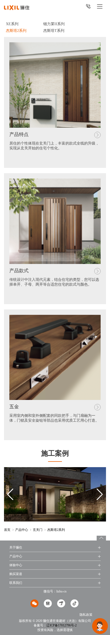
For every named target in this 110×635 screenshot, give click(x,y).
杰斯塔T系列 (53, 31)
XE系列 (12, 24)
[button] (99, 494)
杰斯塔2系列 (16, 31)
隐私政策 (86, 615)
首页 (7, 530)
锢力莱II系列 (54, 24)
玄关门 (37, 530)
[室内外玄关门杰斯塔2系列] (16, 7)
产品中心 (21, 530)
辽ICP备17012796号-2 (61, 625)
